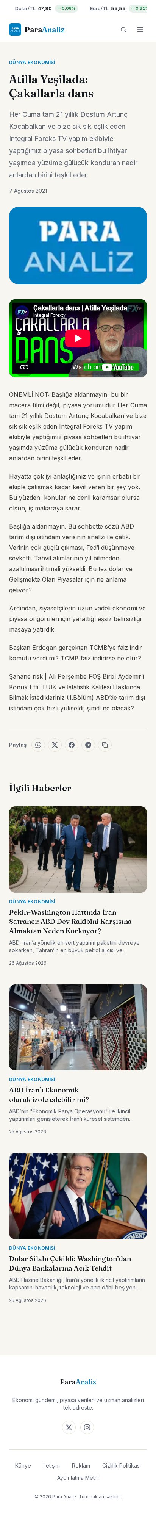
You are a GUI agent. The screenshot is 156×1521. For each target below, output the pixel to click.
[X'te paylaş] (55, 745)
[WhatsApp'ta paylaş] (38, 745)
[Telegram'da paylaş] (88, 745)
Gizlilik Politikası (121, 1465)
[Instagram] (87, 1427)
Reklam (81, 1465)
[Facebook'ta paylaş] (71, 745)
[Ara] (123, 29)
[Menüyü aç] (140, 29)
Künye (23, 1465)
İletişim (51, 1465)
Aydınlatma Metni (78, 1477)
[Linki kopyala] (105, 745)
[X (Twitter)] (69, 1427)
